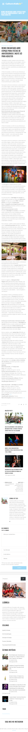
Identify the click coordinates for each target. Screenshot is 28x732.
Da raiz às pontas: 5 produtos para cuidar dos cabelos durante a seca (16, 676)
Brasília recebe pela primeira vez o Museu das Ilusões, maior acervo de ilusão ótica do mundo (19, 487)
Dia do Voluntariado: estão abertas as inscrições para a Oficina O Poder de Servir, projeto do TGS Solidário (17, 656)
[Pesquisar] (23, 578)
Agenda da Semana (6, 630)
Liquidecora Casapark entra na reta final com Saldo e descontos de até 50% (16, 667)
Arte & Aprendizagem (6, 634)
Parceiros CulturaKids (6, 641)
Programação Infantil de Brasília (9, 645)
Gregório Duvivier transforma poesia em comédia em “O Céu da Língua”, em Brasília (17, 698)
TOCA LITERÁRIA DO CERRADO (9, 484)
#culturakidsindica (6, 713)
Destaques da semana (6, 637)
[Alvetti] (14, 730)
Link (11, 394)
